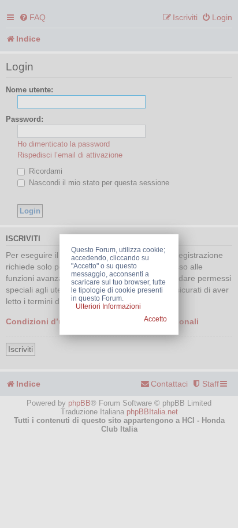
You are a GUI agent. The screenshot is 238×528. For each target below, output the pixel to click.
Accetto (155, 319)
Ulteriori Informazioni (108, 306)
